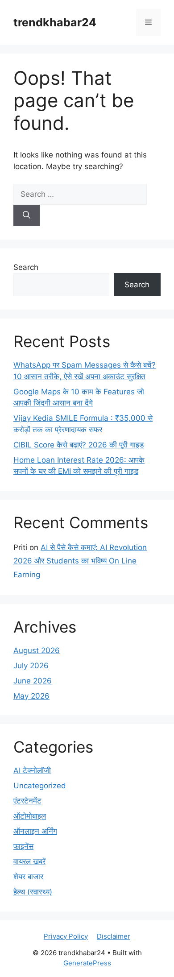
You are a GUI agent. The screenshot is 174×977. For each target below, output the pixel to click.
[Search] (26, 215)
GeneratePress (87, 963)
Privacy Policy (66, 936)
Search (25, 267)
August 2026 (36, 650)
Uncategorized (39, 785)
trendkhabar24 (54, 22)
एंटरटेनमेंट (27, 800)
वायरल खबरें (29, 861)
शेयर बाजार (28, 876)
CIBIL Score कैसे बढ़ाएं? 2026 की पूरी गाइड (78, 444)
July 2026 (31, 665)
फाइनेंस (23, 846)
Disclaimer (113, 936)
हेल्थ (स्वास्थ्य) (32, 891)
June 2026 (32, 680)
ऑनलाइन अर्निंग (35, 831)
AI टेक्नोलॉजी (32, 770)
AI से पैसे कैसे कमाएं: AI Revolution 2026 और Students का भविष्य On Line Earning (80, 561)
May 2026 (31, 695)
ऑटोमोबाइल (29, 815)
